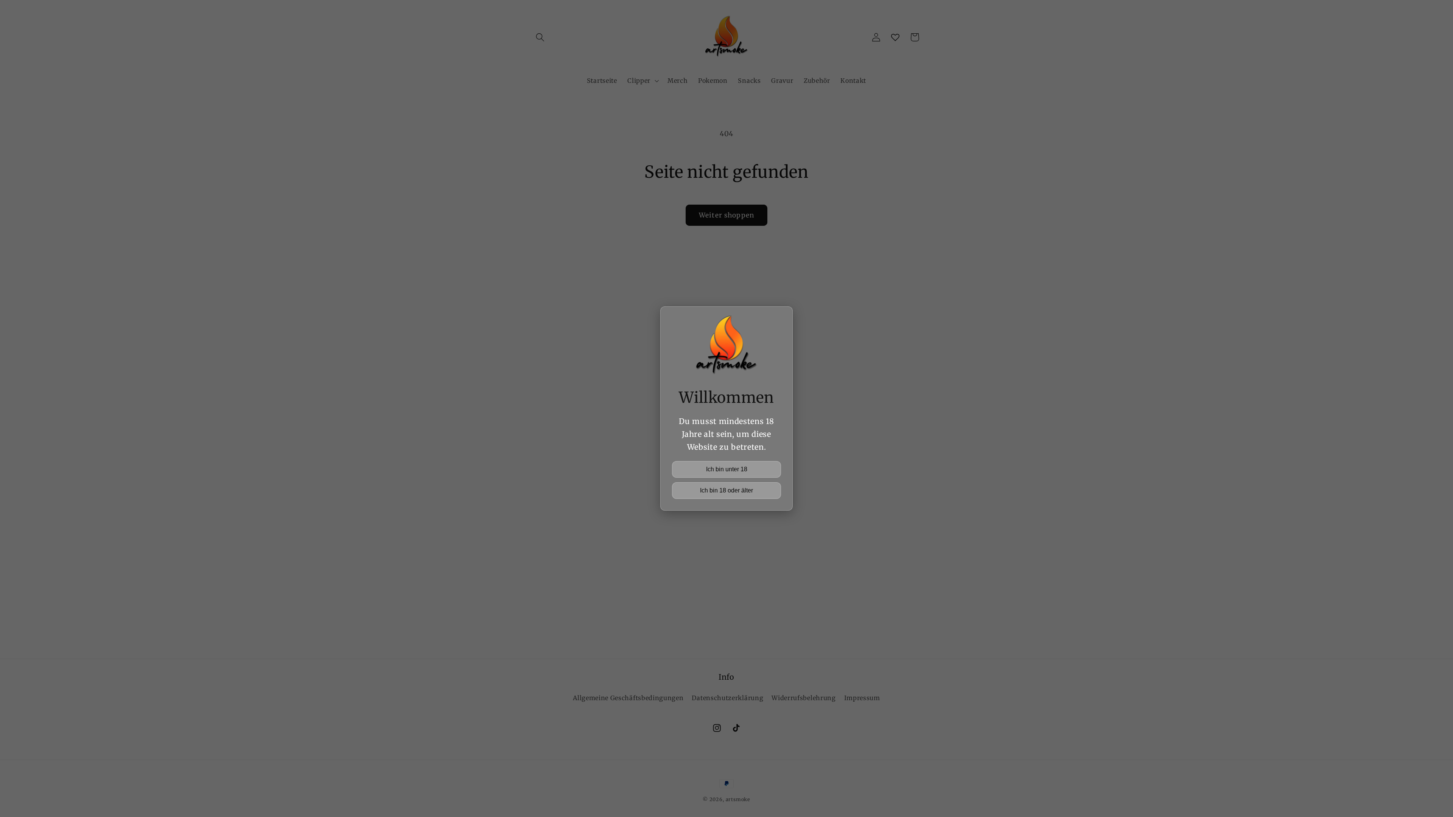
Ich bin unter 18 (726, 469)
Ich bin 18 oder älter (726, 490)
